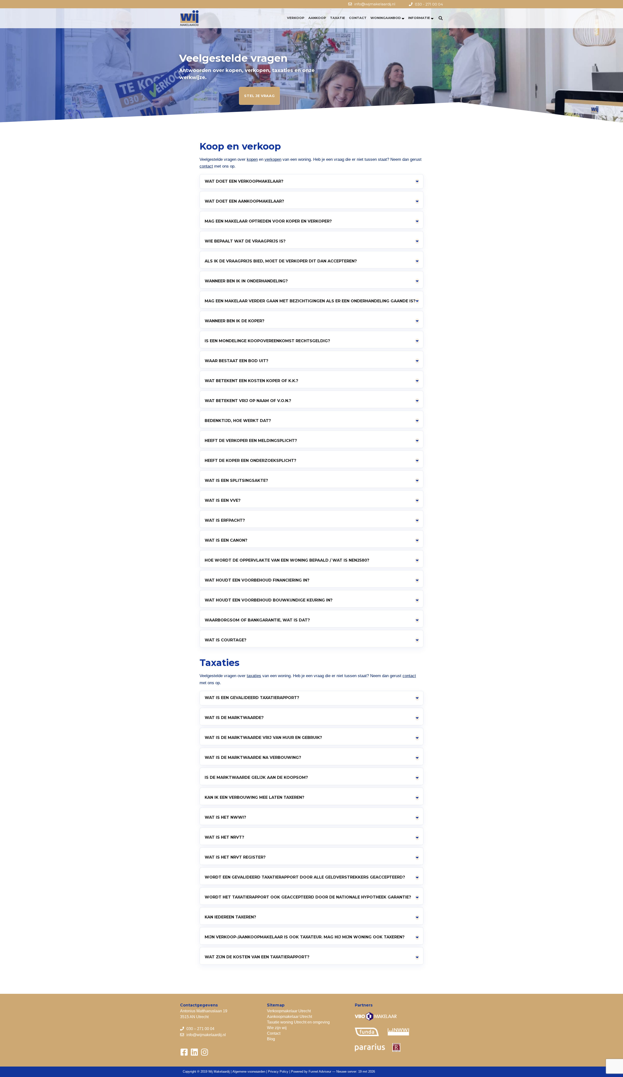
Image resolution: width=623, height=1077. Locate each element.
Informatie (419, 18)
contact (206, 166)
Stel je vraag (259, 96)
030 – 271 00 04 (200, 1029)
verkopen (273, 159)
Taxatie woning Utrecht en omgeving (298, 1022)
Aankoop (317, 18)
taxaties (254, 675)
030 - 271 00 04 (429, 4)
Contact (357, 18)
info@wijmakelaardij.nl (374, 4)
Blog (271, 1039)
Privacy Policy (278, 1071)
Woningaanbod (385, 18)
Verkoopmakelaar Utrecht (289, 1011)
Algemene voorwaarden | (250, 1071)
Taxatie (337, 18)
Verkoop (295, 18)
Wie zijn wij (277, 1028)
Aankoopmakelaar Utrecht (289, 1016)
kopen (252, 159)
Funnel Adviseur (320, 1071)
